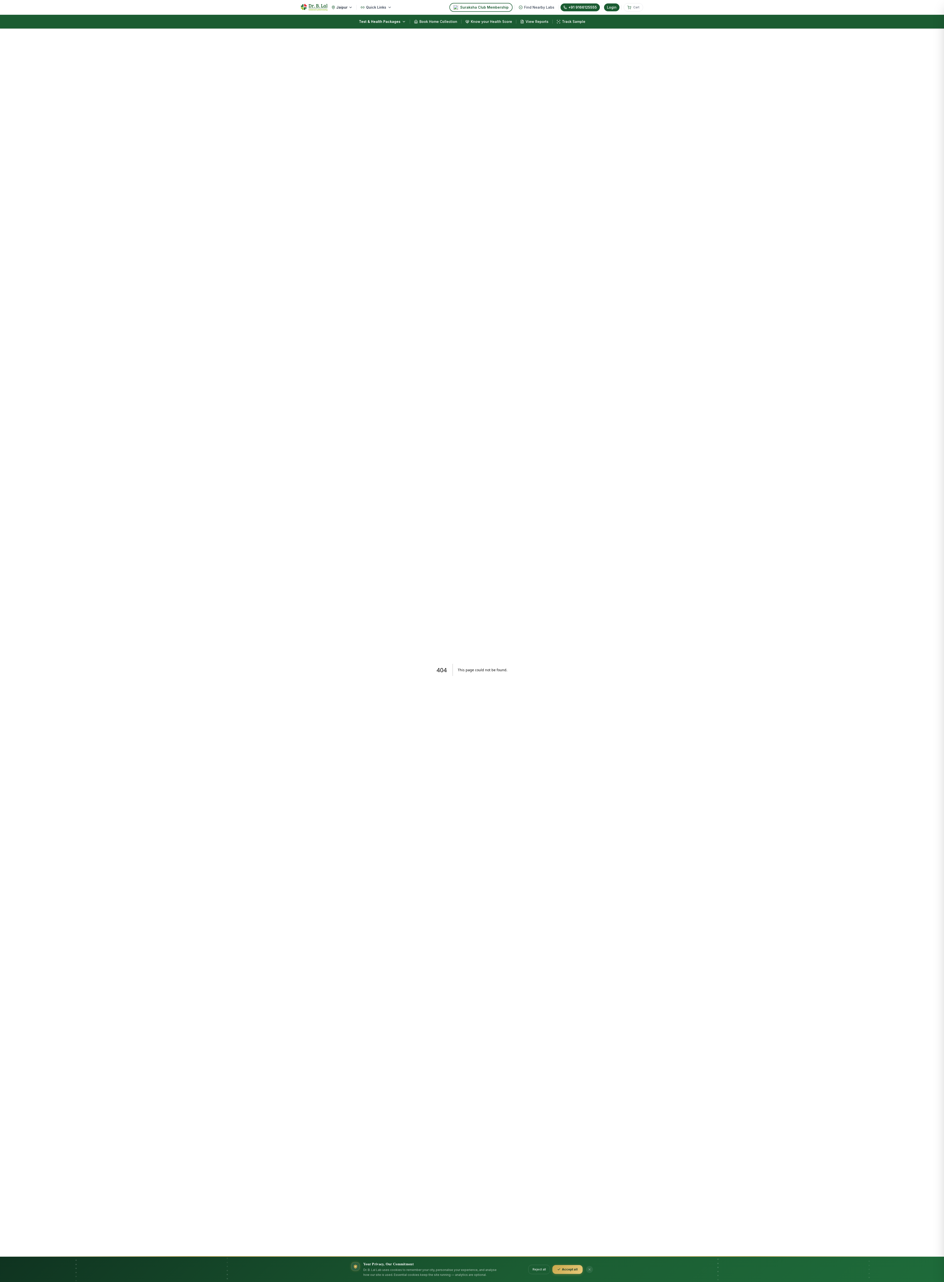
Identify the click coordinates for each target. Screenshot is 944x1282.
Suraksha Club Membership (484, 7)
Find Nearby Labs (539, 7)
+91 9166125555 (582, 7)
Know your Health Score (491, 21)
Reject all (539, 1269)
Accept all (570, 1269)
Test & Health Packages (379, 21)
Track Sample (573, 21)
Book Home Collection (438, 21)
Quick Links (376, 7)
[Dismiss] (589, 1269)
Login (612, 7)
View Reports (537, 21)
